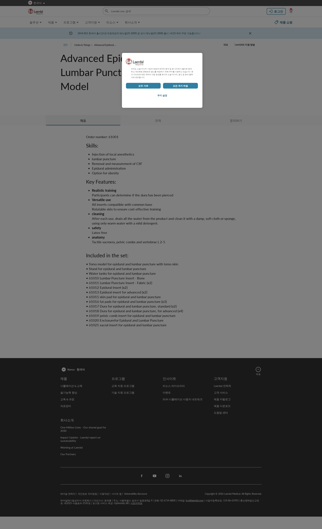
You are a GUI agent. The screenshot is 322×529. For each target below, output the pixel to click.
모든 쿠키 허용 (180, 85)
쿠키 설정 (162, 95)
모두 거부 (143, 85)
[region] (162, 80)
